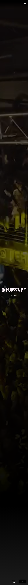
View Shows (14, 295)
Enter (14, 580)
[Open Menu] (25, 4)
